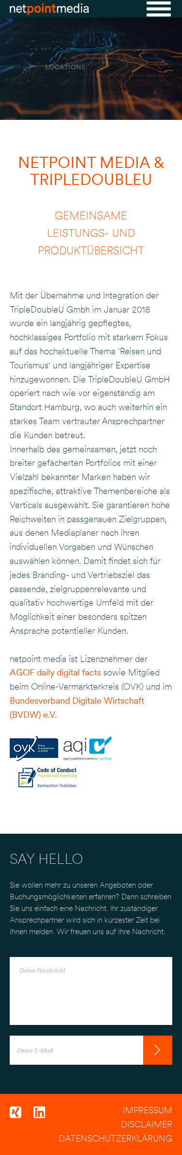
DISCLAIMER (146, 1124)
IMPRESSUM (147, 1110)
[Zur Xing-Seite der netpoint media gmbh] (21, 1115)
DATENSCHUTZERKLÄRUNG (115, 1138)
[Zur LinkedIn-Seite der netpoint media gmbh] (44, 1115)
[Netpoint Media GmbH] (49, 10)
